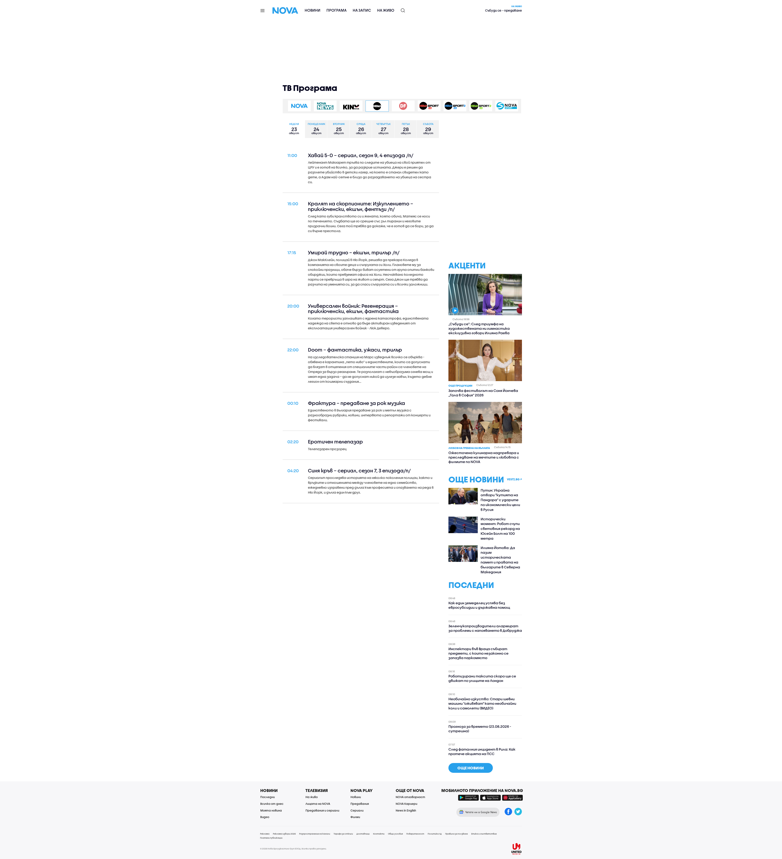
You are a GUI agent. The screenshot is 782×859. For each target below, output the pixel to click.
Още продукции (460, 385)
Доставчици (363, 834)
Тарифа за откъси (343, 834)
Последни (267, 797)
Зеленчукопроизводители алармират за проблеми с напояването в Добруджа (485, 628)
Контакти (378, 834)
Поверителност (415, 834)
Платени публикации (271, 838)
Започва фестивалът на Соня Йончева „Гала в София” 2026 (483, 393)
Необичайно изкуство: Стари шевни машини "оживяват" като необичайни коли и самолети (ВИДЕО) (482, 703)
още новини (470, 768)
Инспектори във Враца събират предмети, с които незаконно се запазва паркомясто (478, 653)
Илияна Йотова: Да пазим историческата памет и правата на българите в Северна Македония (500, 560)
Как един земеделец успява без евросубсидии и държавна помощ (479, 605)
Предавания (359, 803)
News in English (406, 810)
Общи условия (395, 834)
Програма (336, 10)
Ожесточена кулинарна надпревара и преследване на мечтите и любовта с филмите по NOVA (483, 457)
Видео (264, 817)
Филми (355, 817)
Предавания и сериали (322, 810)
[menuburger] (262, 10)
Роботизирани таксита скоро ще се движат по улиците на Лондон (482, 678)
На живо (385, 10)
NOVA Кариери (406, 803)
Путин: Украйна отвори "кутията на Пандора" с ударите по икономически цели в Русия (500, 500)
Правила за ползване (456, 834)
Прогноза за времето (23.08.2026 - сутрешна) (479, 728)
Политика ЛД (435, 834)
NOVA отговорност (410, 797)
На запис (362, 10)
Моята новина (271, 810)
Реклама (264, 834)
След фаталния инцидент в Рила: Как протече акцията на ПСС (481, 751)
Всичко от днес (271, 803)
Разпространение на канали (314, 834)
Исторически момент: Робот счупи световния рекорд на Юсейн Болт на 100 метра (500, 528)
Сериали (357, 810)
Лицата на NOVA (317, 803)
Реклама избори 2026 (284, 834)
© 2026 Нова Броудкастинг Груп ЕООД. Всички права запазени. (293, 848)
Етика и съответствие (484, 834)
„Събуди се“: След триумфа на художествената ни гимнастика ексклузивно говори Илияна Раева (479, 328)
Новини (312, 10)
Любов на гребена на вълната (469, 448)
